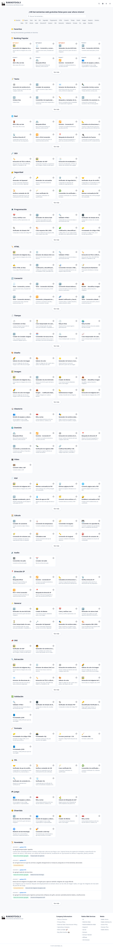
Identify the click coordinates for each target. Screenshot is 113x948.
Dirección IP (43, 23)
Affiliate (85, 937)
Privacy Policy (61, 922)
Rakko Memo (105, 929)
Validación (68, 23)
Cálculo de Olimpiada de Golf (38, 897)
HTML (60, 20)
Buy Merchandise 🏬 (63, 932)
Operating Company (63, 927)
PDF (26, 23)
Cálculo (31, 23)
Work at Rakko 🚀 (62, 929)
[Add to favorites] (30, 43)
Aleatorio (90, 20)
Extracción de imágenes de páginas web (35, 888)
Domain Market (87, 935)
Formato (75, 23)
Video (22, 23)
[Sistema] (106, 3)
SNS (55, 23)
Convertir (66, 20)
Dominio (97, 20)
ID (83, 919)
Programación (53, 20)
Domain (85, 932)
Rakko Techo (104, 919)
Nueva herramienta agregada (21, 856)
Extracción (61, 23)
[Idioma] (102, 3)
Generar (50, 23)
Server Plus (104, 924)
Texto (31, 20)
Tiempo (73, 20)
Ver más (56, 72)
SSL (80, 23)
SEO (40, 20)
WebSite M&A (87, 922)
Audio (36, 23)
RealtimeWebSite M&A (89, 924)
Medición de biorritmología (37, 874)
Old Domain (86, 940)
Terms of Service (62, 919)
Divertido (90, 23)
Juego (84, 23)
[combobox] (57, 16)
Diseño (78, 20)
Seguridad (45, 20)
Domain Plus (104, 927)
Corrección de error (18, 865)
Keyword (85, 927)
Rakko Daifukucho (106, 922)
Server (84, 929)
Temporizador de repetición (37, 856)
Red (36, 20)
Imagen (84, 20)
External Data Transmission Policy (67, 924)
